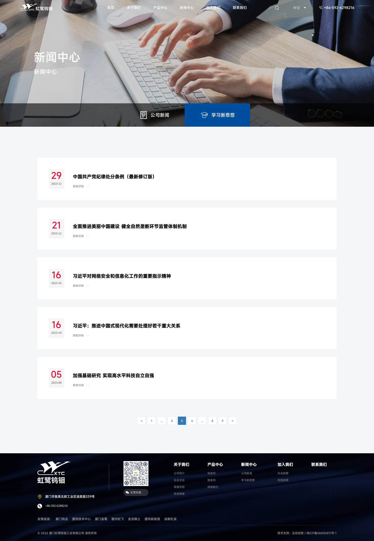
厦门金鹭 (101, 519)
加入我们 (213, 7)
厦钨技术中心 (81, 519)
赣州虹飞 (117, 519)
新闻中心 (187, 7)
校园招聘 (283, 480)
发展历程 (179, 487)
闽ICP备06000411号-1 (321, 533)
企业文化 (179, 480)
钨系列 (211, 473)
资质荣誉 (179, 494)
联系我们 (240, 7)
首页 (110, 7)
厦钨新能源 (152, 519)
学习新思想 (248, 480)
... (162, 421)
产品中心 (160, 7)
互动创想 (298, 533)
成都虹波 (170, 519)
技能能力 (212, 487)
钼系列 (211, 480)
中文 (296, 7)
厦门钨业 (62, 519)
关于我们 (134, 7)
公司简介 (179, 473)
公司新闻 (246, 473)
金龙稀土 (134, 519)
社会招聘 (283, 473)
